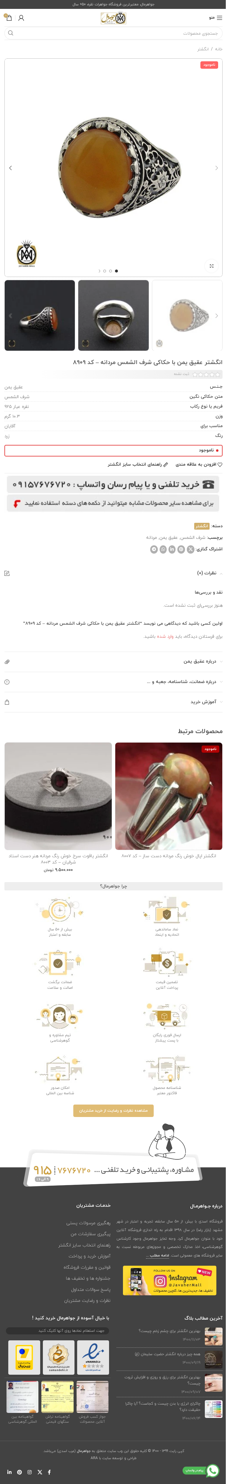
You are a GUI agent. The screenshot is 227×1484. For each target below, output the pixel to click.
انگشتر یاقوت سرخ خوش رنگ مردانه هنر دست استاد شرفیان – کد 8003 (58, 859)
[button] (217, 168)
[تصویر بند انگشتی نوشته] (214, 1336)
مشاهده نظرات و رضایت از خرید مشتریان (113, 1110)
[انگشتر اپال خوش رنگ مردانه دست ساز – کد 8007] (168, 796)
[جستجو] (10, 33)
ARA (94, 1458)
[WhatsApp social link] (163, 549)
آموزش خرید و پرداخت (90, 1256)
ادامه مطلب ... (157, 1255)
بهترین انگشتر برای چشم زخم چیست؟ (169, 1331)
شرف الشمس (192, 537)
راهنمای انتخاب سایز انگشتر (85, 1245)
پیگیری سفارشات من (91, 1234)
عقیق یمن (168, 537)
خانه (219, 49)
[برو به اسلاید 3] (104, 271)
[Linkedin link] (172, 549)
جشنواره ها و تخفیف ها (88, 1278)
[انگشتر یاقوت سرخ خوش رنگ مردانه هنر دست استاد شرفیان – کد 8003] (58, 796)
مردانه (151, 537)
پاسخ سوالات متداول (91, 1289)
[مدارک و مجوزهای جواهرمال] (92, 1396)
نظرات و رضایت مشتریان (87, 1300)
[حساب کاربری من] (21, 18)
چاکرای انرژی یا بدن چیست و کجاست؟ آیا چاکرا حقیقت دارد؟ (162, 1406)
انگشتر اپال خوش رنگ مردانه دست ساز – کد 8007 (168, 856)
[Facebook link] (49, 1472)
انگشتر (203, 49)
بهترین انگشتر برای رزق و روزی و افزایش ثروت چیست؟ (162, 1380)
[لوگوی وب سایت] (113, 17)
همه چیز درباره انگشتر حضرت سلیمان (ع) (167, 1354)
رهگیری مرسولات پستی (89, 1223)
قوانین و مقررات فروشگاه (87, 1267)
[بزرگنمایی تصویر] (211, 266)
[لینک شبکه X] (190, 549)
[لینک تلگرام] (154, 549)
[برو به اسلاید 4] (98, 271)
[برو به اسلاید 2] (110, 271)
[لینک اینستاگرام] (30, 1472)
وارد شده (165, 636)
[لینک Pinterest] (181, 549)
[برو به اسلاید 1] (116, 271)
